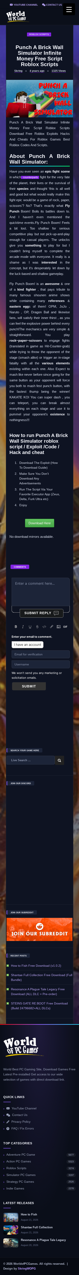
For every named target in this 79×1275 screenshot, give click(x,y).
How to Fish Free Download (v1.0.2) (36, 965)
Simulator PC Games (40, 1175)
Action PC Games (40, 1161)
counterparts (30, 177)
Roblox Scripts (39, 34)
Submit (29, 686)
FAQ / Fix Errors (22, 1128)
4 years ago (37, 70)
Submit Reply (37, 613)
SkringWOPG (27, 1268)
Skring (18, 70)
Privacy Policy (21, 1121)
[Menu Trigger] (69, 9)
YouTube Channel (25, 4)
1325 (59, 70)
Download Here (40, 523)
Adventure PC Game (40, 1154)
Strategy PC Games (40, 1181)
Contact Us (53, 4)
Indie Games (40, 1188)
